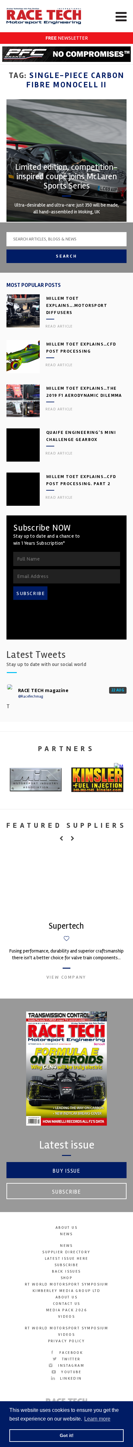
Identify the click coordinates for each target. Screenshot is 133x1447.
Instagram (70, 1365)
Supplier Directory (66, 1252)
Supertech (66, 926)
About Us (66, 1227)
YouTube (70, 1372)
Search (66, 256)
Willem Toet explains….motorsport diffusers (76, 305)
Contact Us (66, 1303)
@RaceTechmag (30, 696)
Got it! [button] (67, 1435)
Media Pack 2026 (66, 1310)
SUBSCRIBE (30, 593)
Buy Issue (66, 1171)
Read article (59, 326)
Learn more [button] (97, 1419)
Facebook (70, 1352)
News (66, 1234)
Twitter (70, 1359)
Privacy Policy (66, 1341)
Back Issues (66, 1271)
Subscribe (66, 1191)
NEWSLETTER (67, 38)
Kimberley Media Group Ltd (66, 1290)
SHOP (67, 1278)
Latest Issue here (66, 1258)
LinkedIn (70, 1378)
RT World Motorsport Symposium (66, 1284)
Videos (66, 1316)
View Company (66, 977)
